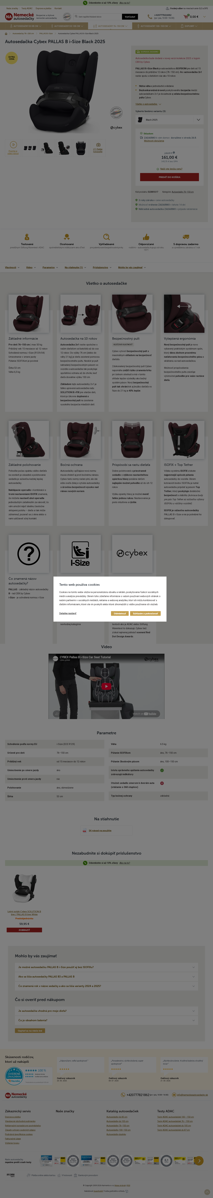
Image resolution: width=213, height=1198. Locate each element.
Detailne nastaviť (67, 613)
